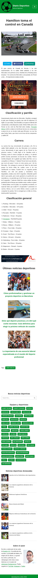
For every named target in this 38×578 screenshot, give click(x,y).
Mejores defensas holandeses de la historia (22, 513)
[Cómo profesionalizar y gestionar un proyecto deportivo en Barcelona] (19, 289)
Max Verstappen (17, 441)
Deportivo (23, 419)
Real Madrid (30, 445)
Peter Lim (13, 445)
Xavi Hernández (6, 463)
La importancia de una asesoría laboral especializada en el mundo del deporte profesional (19, 354)
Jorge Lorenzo (24, 430)
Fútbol (4, 426)
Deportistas (14, 419)
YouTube (10, 566)
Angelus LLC (6, 551)
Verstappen (6, 219)
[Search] (35, 398)
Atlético (29, 408)
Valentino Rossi (20, 459)
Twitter (23, 566)
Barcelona (5, 412)
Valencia (11, 459)
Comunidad (19, 103)
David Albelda (29, 415)
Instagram (17, 566)
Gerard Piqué (24, 426)
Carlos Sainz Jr (15, 412)
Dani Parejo (19, 415)
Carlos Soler (26, 412)
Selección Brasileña (22, 452)
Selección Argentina (8, 452)
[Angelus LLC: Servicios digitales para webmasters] (19, 258)
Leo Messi (13, 434)
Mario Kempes (25, 437)
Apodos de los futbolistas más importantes (22, 475)
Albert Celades (6, 408)
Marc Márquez (15, 437)
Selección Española (7, 456)
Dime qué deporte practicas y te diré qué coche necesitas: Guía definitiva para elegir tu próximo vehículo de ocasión (19, 324)
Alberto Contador (19, 408)
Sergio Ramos (30, 456)
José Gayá (5, 434)
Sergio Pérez (19, 456)
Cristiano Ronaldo (7, 415)
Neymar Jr (27, 441)
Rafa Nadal (21, 445)
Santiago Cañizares (19, 448)
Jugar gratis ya (19, 97)
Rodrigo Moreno (7, 448)
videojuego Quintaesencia (8, 564)
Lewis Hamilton (10, 367)
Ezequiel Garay (15, 423)
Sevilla (4, 459)
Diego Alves (5, 423)
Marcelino (5, 437)
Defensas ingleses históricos (18, 494)
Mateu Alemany (6, 441)
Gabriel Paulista (13, 426)
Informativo (5, 430)
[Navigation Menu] (35, 6)
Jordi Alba (15, 430)
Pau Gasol (5, 445)
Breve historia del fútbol (16, 504)
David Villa (5, 419)
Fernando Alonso (28, 423)
